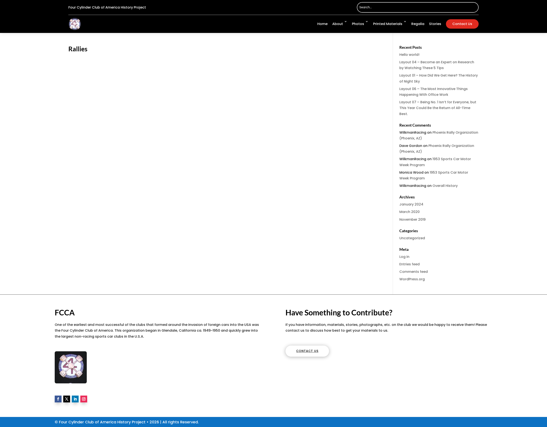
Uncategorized (412, 238)
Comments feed (413, 271)
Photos (358, 23)
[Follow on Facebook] (58, 399)
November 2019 (412, 219)
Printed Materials (387, 23)
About (337, 23)
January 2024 (411, 204)
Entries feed (409, 264)
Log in (404, 256)
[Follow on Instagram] (83, 399)
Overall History (445, 185)
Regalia (417, 23)
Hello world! (409, 54)
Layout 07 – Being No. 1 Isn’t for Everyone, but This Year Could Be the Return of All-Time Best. (437, 108)
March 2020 (409, 211)
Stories (435, 23)
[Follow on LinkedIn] (75, 399)
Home (322, 23)
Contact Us (462, 23)
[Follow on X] (66, 399)
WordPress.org (412, 279)
